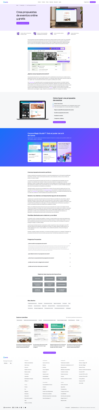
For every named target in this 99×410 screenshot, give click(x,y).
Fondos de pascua (71, 320)
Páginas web (44, 305)
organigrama (34, 191)
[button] (39, 2)
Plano (69, 303)
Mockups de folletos (51, 305)
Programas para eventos (32, 303)
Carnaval (40, 320)
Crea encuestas (49, 278)
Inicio (17, 5)
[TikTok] (19, 407)
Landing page (68, 308)
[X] (23, 407)
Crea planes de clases (61, 278)
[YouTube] (25, 407)
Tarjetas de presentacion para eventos (30, 320)
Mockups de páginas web (38, 308)
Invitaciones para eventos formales (63, 305)
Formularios (65, 303)
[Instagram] (15, 407)
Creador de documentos (37, 290)
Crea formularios (61, 284)
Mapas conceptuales (57, 303)
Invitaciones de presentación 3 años (49, 320)
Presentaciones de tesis (48, 303)
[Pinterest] (21, 407)
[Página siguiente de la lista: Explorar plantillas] (82, 320)
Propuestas (40, 303)
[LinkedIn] (13, 407)
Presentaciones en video (48, 308)
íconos (51, 87)
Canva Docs (22, 5)
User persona (30, 308)
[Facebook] (17, 407)
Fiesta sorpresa (19, 320)
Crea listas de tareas (49, 284)
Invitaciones (30, 305)
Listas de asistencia (37, 305)
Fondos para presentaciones (59, 308)
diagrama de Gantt (48, 189)
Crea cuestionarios (49, 290)
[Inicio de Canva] (5, 2)
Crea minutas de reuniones (37, 284)
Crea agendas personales (61, 290)
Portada (77, 320)
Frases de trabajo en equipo (62, 320)
